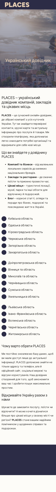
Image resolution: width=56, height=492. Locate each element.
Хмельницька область (24, 296)
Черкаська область (21, 239)
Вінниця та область (21, 269)
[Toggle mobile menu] (50, 4)
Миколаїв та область (22, 276)
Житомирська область (24, 334)
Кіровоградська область (25, 232)
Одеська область (20, 225)
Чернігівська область (23, 327)
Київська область (20, 218)
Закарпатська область (24, 252)
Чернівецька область (23, 283)
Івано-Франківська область (27, 314)
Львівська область (21, 307)
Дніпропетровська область (27, 263)
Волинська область (22, 320)
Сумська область (20, 290)
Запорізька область (22, 245)
